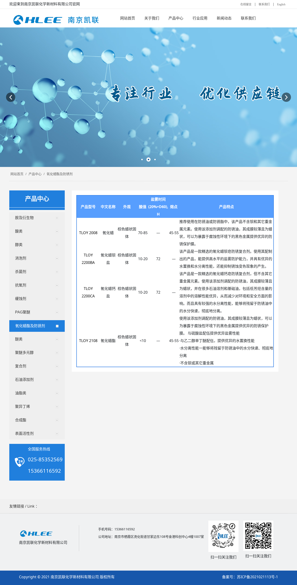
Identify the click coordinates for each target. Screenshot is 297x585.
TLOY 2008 (88, 232)
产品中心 (35, 174)
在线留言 (246, 4)
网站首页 (16, 174)
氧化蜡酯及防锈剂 (59, 174)
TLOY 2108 (88, 340)
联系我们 (264, 4)
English (281, 4)
